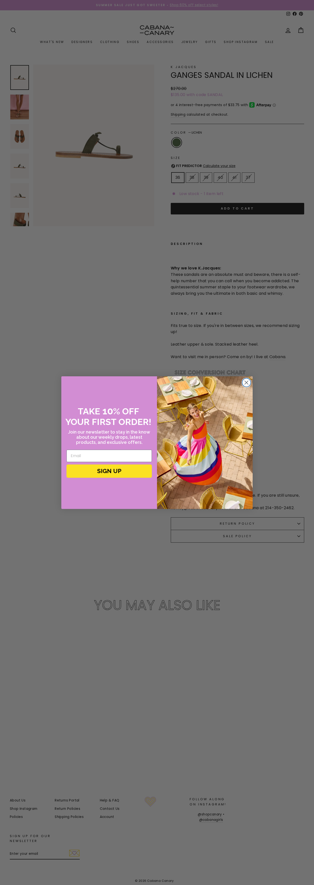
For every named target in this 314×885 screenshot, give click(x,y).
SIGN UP (109, 471)
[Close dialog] (246, 382)
